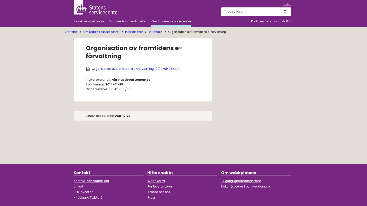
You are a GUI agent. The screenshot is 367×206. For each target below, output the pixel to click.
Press (151, 197)
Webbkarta (156, 181)
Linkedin (79, 186)
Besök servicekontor (89, 21)
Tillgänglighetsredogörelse (241, 181)
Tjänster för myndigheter (128, 21)
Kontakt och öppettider (91, 181)
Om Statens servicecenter (171, 21)
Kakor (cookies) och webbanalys (246, 186)
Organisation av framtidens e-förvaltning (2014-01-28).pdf (136, 69)
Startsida (71, 32)
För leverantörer (159, 186)
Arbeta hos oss (158, 192)
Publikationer (134, 32)
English (287, 4)
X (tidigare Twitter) (88, 197)
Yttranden (155, 32)
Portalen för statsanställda (271, 21)
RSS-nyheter (83, 192)
